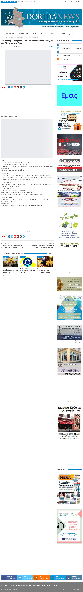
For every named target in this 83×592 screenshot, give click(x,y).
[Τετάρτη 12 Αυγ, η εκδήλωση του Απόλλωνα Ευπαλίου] (28, 261)
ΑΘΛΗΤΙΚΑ (62, 34)
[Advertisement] (27, 101)
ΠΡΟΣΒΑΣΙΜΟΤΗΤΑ (38, 585)
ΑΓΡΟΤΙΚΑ (53, 34)
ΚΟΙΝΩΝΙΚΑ (35, 34)
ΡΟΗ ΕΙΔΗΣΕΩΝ (10, 34)
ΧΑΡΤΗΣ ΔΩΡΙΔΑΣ (22, 1)
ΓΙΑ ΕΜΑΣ (55, 585)
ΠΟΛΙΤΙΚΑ (43, 34)
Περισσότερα (72, 34)
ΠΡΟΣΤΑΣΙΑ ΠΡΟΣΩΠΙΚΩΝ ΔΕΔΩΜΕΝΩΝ (20, 585)
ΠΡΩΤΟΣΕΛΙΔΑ (31, 1)
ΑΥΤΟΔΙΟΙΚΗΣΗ (23, 34)
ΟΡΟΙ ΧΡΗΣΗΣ (5, 585)
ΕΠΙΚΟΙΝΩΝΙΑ (48, 585)
